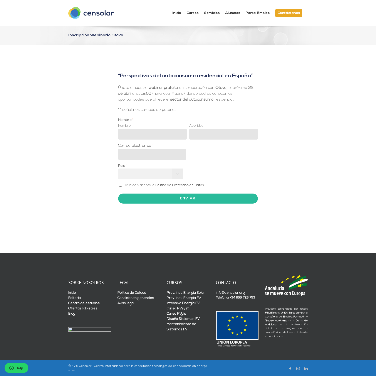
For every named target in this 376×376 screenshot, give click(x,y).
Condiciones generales (136, 298)
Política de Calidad (132, 293)
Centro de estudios (84, 303)
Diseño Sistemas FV (183, 319)
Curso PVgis (176, 313)
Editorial (74, 298)
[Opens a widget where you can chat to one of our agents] (16, 368)
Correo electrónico (135, 146)
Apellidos (196, 126)
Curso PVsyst (178, 308)
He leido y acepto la (164, 185)
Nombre (124, 126)
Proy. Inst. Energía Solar (186, 293)
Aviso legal (126, 303)
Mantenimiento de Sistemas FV (181, 326)
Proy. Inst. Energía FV (184, 298)
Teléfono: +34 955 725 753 (235, 297)
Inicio (72, 293)
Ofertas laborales (82, 308)
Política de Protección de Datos (179, 185)
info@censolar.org (230, 293)
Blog (71, 313)
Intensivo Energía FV (183, 303)
